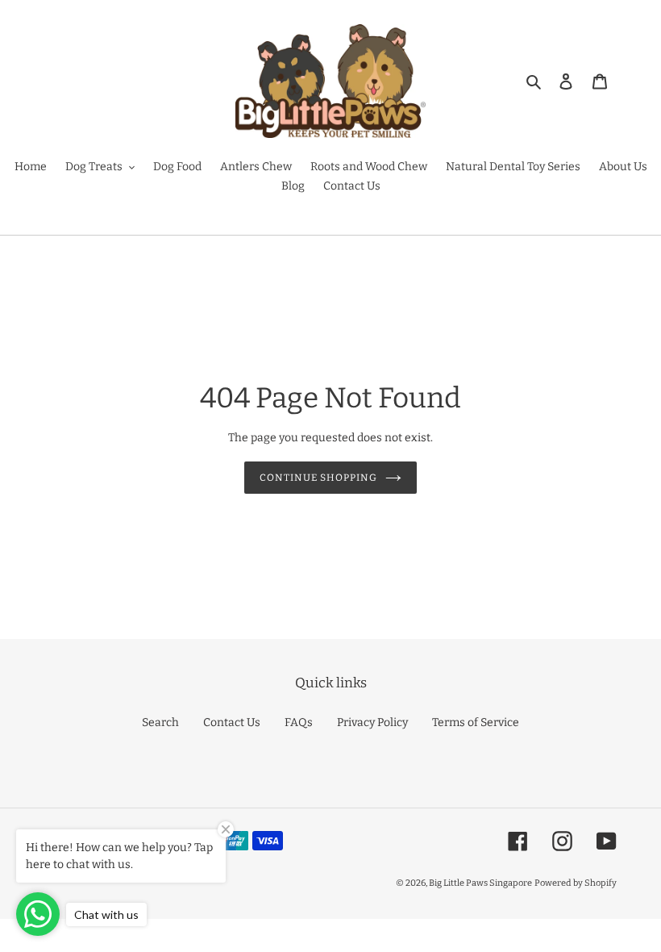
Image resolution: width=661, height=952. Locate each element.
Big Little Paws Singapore (480, 883)
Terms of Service (475, 722)
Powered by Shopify (575, 883)
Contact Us (231, 722)
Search (160, 722)
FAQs (299, 722)
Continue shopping (318, 477)
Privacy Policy (372, 722)
